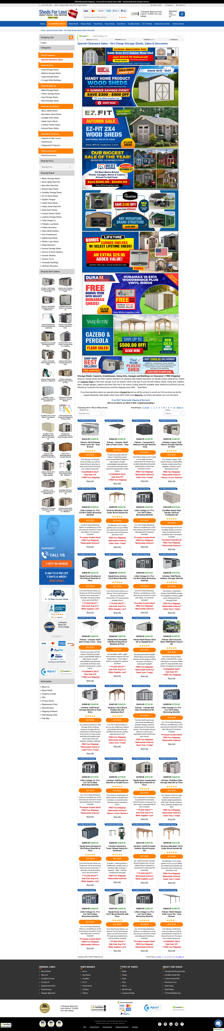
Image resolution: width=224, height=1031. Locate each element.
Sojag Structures (48, 245)
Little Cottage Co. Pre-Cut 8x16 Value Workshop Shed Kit (144, 578)
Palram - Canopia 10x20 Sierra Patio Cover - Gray (117, 443)
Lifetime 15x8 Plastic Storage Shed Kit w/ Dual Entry (90, 710)
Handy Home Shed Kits (51, 206)
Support (170, 5)
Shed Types (169, 986)
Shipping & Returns (50, 711)
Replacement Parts (50, 704)
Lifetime (85, 989)
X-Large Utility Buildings (51, 80)
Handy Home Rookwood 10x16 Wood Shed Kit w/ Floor (90, 848)
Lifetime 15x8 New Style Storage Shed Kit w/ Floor (171, 781)
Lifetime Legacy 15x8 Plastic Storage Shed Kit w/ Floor (171, 444)
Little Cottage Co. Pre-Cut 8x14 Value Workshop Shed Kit (90, 512)
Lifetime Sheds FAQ (172, 979)
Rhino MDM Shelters (50, 231)
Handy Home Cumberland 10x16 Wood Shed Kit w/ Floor (144, 782)
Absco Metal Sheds (49, 111)
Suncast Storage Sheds (51, 248)
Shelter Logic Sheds (50, 241)
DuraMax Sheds (134, 24)
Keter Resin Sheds (49, 210)
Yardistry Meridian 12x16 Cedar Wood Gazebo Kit (171, 847)
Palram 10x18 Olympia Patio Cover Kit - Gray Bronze (90, 444)
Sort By (167, 410)
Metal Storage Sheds (50, 90)
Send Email (56, 580)
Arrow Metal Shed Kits (51, 182)
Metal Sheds (73, 24)
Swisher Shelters (49, 255)
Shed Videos (169, 989)
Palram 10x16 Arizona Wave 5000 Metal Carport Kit (171, 642)
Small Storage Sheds (50, 70)
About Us (181, 5)
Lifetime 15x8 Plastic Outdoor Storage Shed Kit (171, 577)
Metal (124, 971)
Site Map (45, 718)
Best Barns (121, 24)
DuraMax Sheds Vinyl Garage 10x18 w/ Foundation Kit (171, 512)
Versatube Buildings (50, 262)
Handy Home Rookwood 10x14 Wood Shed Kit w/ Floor (90, 578)
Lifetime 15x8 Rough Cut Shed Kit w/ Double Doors (117, 781)
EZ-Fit (84, 982)
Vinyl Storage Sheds (49, 97)
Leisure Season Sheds (51, 213)
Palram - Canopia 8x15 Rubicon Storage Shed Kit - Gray (144, 444)
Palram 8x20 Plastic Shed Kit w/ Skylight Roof (144, 641)
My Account (157, 5)
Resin (124, 979)
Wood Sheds (110, 24)
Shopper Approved (48, 993)
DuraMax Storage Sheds (52, 192)
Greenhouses (46, 142)
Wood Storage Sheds (50, 101)
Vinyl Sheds (98, 24)
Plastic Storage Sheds (50, 94)
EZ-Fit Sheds (147, 24)
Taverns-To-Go (48, 259)
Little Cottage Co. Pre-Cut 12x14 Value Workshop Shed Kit (144, 914)
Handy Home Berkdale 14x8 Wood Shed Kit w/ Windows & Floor (117, 642)
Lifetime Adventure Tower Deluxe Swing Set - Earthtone (117, 848)
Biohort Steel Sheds (50, 189)
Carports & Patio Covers (51, 138)
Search (123, 17)
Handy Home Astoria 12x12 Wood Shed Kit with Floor (117, 914)
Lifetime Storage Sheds (51, 217)
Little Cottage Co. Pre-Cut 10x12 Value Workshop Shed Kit (144, 512)
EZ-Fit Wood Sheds (50, 196)
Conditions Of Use (47, 979)
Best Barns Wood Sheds (51, 114)
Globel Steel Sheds (50, 203)
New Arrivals (126, 989)
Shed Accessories (48, 155)
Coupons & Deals (49, 694)
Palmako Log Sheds (50, 224)
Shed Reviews (48, 708)
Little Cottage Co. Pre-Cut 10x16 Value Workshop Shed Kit (90, 914)
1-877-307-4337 (46, 5)
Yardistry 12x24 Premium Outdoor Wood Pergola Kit (144, 848)
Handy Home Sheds (162, 24)
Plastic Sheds (86, 24)
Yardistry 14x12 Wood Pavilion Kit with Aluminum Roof (117, 710)
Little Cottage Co (49, 220)
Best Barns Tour (171, 982)
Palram (85, 993)
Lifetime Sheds (178, 24)
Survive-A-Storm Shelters (52, 252)
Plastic (124, 975)
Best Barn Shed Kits (50, 185)
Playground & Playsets (50, 145)
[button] (6, 1025)
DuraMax (85, 979)
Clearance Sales (56, 24)
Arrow (84, 971)
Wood (124, 986)
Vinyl (124, 982)
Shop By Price (84, 410)
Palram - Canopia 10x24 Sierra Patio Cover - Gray (90, 641)
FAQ (43, 697)
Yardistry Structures (50, 266)
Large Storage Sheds (50, 77)
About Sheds (47, 690)
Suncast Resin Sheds (50, 128)
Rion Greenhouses (49, 234)
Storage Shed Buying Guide (175, 971)
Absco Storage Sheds (51, 178)
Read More (142, 387)
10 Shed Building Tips (173, 993)
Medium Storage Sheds (51, 73)
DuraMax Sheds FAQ (172, 975)
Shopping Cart (173, 14)
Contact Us (125, 392)
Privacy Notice (48, 701)
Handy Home (87, 986)
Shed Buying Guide (49, 715)
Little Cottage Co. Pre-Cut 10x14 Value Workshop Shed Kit (172, 710)
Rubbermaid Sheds (50, 238)
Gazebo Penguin (48, 199)
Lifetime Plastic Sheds (50, 125)
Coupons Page (87, 382)
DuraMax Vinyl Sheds (50, 118)
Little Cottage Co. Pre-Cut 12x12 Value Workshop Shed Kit (90, 782)
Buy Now (90, 455)
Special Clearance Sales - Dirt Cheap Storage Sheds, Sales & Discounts (70, 30)
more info (90, 481)
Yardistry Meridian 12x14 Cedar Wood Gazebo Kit (117, 511)
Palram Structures (49, 227)
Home (42, 24)
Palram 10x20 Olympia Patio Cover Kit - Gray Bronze (171, 914)
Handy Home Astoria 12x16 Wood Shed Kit (117, 577)
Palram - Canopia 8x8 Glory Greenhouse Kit (144, 709)
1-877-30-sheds (57, 563)
